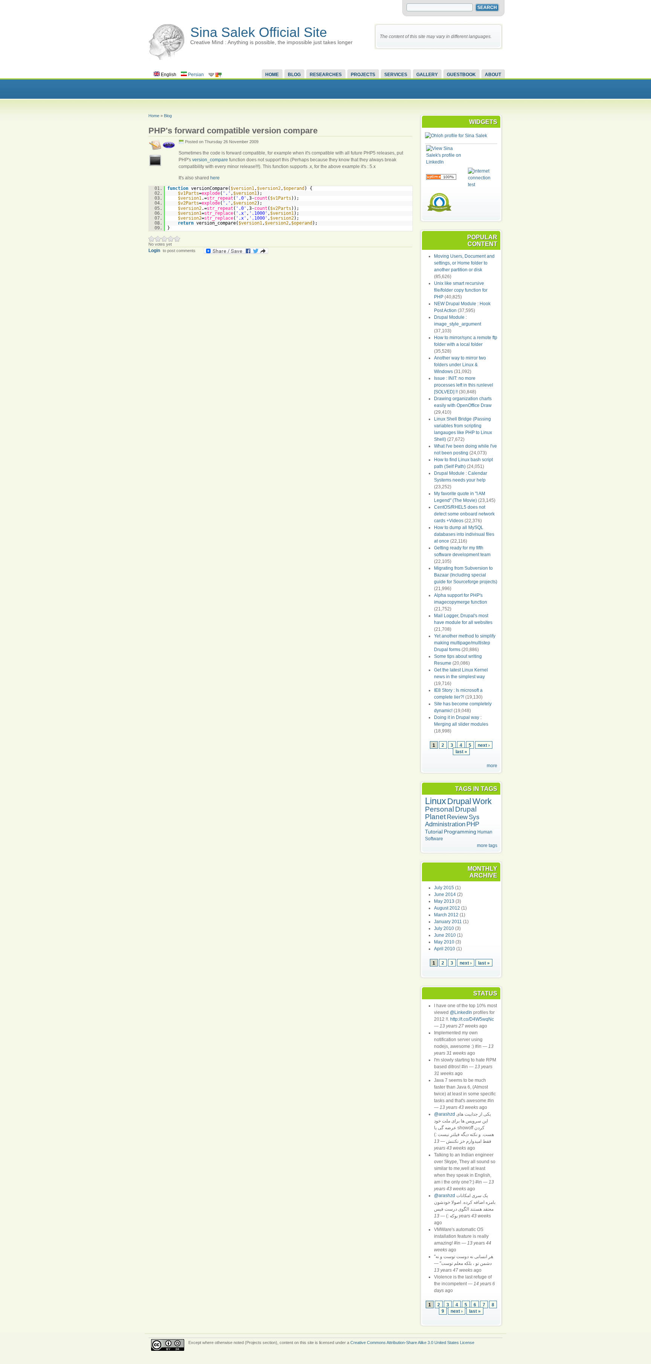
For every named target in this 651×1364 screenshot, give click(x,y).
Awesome (177, 239)
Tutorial (434, 832)
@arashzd (444, 1114)
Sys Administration (452, 821)
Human (484, 832)
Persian (195, 74)
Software (434, 838)
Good (164, 239)
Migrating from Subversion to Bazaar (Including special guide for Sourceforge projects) (465, 575)
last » (461, 751)
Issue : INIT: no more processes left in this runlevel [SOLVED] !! (463, 385)
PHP (472, 824)
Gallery (427, 74)
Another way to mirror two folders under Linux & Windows (460, 364)
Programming (460, 832)
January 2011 (448, 921)
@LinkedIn (461, 1012)
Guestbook (461, 74)
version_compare (210, 159)
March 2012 (446, 914)
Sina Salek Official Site (258, 32)
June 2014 (445, 894)
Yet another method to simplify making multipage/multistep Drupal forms (464, 642)
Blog (294, 74)
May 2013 (444, 901)
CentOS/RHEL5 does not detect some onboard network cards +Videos (464, 514)
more (492, 765)
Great (171, 239)
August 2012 (447, 908)
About (493, 74)
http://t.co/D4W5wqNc (472, 1019)
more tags (487, 845)
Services (395, 74)
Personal (439, 809)
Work (482, 801)
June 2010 (445, 935)
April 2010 (444, 948)
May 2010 (444, 942)
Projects (363, 74)
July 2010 (444, 928)
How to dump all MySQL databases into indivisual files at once (464, 534)
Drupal (459, 801)
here (215, 177)
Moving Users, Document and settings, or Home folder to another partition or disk (464, 263)
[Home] (166, 58)
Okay (158, 239)
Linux (435, 801)
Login (154, 250)
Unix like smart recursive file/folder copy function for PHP (460, 290)
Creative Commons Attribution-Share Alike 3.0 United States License (412, 1342)
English (168, 74)
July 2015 (444, 887)
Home (272, 74)
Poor (151, 239)
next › (484, 745)
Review (457, 817)
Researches (326, 74)
